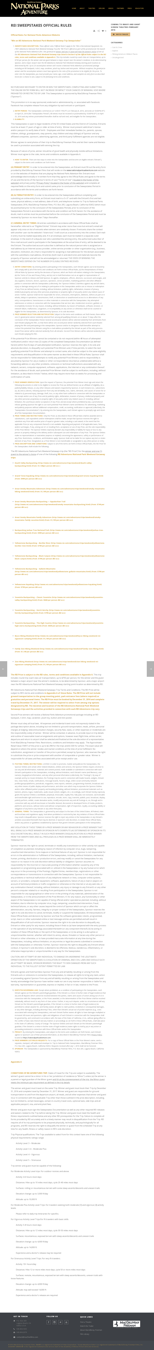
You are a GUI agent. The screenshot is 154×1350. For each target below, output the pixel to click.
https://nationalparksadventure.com (37, 1037)
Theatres (91, 8)
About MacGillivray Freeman (91, 1330)
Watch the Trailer (86, 1326)
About (82, 8)
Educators (139, 8)
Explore (102, 8)
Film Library (84, 1334)
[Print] (94, 30)
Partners (120, 8)
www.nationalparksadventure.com (82, 170)
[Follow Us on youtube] (66, 1322)
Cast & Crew (117, 47)
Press (130, 8)
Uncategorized (118, 57)
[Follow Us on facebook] (49, 1322)
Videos (110, 8)
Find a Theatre (85, 1322)
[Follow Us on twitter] (60, 1322)
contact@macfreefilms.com (27, 1337)
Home (74, 8)
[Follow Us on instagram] (54, 1322)
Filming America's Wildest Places (125, 54)
